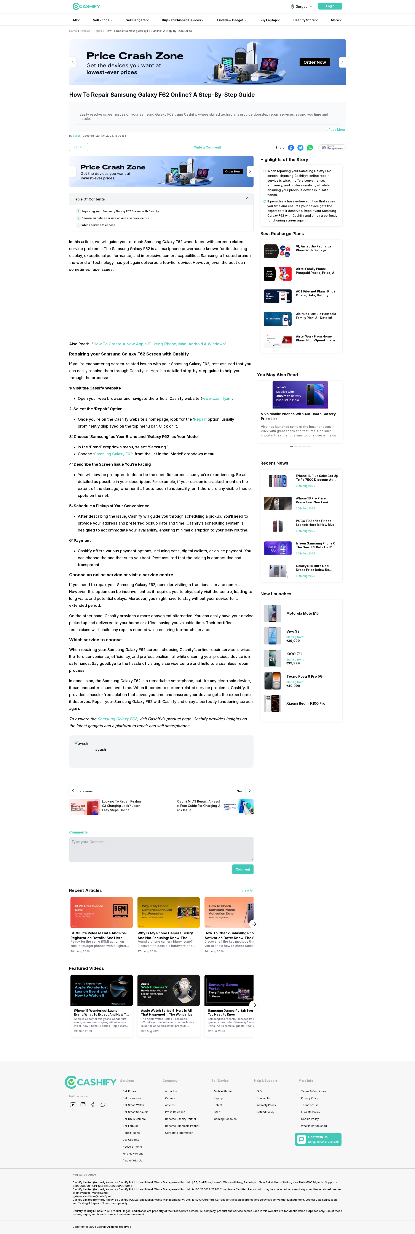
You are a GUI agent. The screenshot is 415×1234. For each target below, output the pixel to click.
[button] (330, 6)
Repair (200, 419)
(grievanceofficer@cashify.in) (92, 1196)
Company (170, 1080)
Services (127, 1080)
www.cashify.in (216, 398)
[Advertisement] (161, 306)
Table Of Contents (89, 199)
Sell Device (220, 1080)
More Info (305, 1080)
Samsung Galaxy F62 (113, 454)
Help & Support (265, 1080)
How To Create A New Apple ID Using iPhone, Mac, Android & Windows (159, 344)
